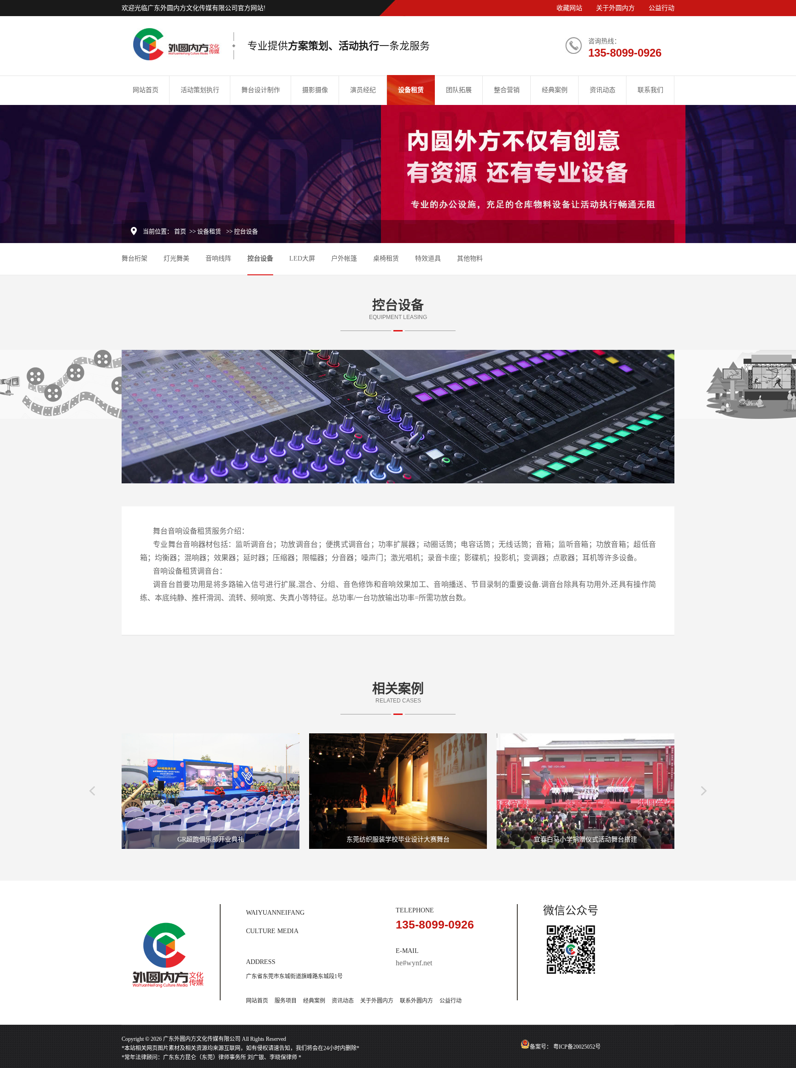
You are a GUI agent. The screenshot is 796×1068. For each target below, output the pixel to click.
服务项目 (286, 1001)
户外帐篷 (344, 258)
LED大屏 (302, 258)
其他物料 (470, 258)
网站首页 (145, 90)
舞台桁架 (134, 258)
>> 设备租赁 (205, 231)
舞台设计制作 (260, 90)
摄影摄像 (315, 90)
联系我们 (650, 90)
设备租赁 (411, 90)
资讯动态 (602, 90)
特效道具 (428, 258)
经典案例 (555, 90)
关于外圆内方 (615, 8)
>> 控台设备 (242, 231)
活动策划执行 (200, 90)
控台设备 (260, 258)
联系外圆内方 (416, 1001)
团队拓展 (459, 90)
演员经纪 (363, 90)
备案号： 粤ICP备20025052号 (565, 1047)
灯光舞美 (176, 258)
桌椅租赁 (386, 258)
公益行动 (661, 8)
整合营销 (507, 90)
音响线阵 (218, 258)
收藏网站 (569, 8)
